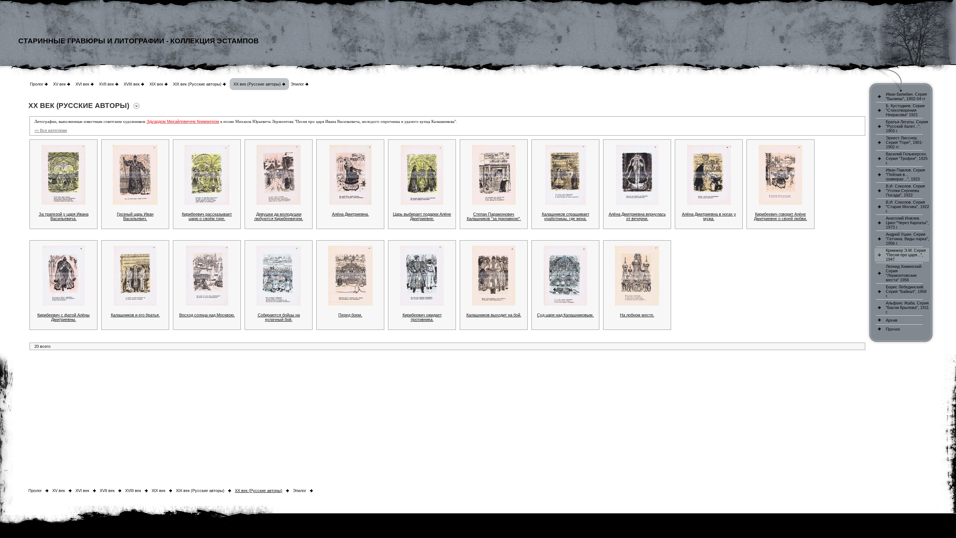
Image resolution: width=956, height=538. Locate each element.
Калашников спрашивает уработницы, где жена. (565, 216)
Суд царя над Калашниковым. (565, 315)
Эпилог (297, 84)
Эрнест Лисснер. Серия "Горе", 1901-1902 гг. (904, 142)
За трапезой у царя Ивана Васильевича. (64, 216)
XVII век (106, 84)
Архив (891, 320)
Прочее (893, 329)
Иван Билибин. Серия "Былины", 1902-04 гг (906, 96)
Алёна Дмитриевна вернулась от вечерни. (637, 216)
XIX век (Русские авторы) (197, 84)
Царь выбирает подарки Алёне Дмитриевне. (422, 216)
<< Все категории (50, 130)
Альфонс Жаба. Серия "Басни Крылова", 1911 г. (907, 307)
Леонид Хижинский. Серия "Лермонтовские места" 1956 (904, 273)
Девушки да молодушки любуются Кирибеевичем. (278, 216)
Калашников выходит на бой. (493, 315)
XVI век (82, 84)
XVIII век (132, 84)
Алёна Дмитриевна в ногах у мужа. (709, 216)
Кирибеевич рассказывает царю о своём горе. (207, 216)
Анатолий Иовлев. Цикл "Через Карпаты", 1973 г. (907, 222)
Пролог (36, 84)
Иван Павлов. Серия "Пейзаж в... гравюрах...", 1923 (905, 174)
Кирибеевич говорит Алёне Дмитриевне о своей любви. (780, 216)
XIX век (156, 84)
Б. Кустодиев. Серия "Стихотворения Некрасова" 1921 (905, 110)
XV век (59, 84)
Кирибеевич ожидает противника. (422, 317)
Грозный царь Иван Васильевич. (135, 216)
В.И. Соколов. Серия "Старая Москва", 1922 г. (907, 206)
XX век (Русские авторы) (257, 84)
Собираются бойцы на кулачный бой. (279, 317)
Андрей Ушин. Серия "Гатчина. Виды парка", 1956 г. (907, 238)
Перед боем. (350, 315)
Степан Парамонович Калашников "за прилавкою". (494, 216)
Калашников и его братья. (135, 315)
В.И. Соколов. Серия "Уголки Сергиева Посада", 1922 (905, 190)
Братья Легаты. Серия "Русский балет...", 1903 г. (907, 126)
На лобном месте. (637, 315)
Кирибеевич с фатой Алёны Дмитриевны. (63, 317)
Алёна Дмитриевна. (350, 214)
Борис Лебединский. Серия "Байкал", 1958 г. (906, 291)
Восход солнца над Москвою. (207, 315)
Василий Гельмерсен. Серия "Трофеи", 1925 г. (907, 158)
